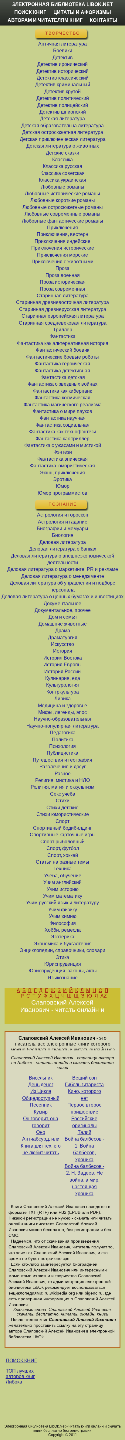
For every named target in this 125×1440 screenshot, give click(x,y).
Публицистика (62, 753)
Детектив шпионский (62, 111)
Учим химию (62, 916)
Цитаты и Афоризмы (82, 12)
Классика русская (62, 166)
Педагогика (63, 732)
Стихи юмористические (62, 814)
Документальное (62, 603)
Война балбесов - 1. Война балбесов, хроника (84, 1149)
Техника (62, 868)
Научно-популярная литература (62, 726)
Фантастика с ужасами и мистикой (62, 445)
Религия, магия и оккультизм (62, 787)
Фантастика (62, 336)
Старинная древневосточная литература (62, 302)
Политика (62, 739)
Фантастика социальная (62, 425)
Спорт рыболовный (62, 841)
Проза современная (62, 289)
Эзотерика (62, 936)
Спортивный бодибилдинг (62, 828)
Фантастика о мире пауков (62, 411)
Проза (62, 268)
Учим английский (62, 882)
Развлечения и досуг (62, 766)
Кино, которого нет (84, 1094)
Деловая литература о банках (62, 548)
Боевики (62, 50)
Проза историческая (63, 282)
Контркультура (62, 691)
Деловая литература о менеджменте (62, 576)
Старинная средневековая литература (62, 323)
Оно (40, 1132)
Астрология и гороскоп (62, 514)
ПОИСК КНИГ (21, 1360)
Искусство (62, 644)
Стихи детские (62, 807)
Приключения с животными (62, 261)
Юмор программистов (62, 493)
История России (62, 671)
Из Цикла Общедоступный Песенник (40, 1098)
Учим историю (63, 889)
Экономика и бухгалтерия (63, 943)
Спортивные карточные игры (63, 834)
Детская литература (62, 118)
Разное (63, 773)
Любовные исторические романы (62, 193)
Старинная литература (63, 295)
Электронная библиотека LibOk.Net (62, 4)
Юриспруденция (62, 964)
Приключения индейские (62, 241)
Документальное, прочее (63, 610)
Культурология (62, 685)
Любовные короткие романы (62, 200)
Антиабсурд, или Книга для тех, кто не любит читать (41, 1145)
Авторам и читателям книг (45, 20)
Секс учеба (62, 794)
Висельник (40, 1077)
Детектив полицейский (62, 105)
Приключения (62, 227)
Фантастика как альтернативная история (62, 343)
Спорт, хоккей (62, 855)
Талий (84, 1132)
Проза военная (63, 275)
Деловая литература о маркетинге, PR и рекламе (62, 569)
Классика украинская (62, 180)
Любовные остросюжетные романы (62, 207)
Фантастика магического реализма (63, 404)
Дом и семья (63, 616)
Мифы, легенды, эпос (62, 712)
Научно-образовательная (62, 719)
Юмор (62, 486)
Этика (62, 957)
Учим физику (62, 909)
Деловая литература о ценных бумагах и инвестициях (62, 596)
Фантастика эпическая (62, 459)
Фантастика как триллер (62, 438)
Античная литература (62, 43)
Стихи (62, 800)
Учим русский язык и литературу (62, 902)
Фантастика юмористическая (62, 465)
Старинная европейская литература (63, 316)
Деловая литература (62, 542)
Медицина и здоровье (62, 705)
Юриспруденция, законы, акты (63, 970)
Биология (62, 535)
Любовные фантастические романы (62, 221)
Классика (62, 159)
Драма (62, 630)
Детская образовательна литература (62, 125)
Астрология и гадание (62, 521)
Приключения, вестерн (62, 234)
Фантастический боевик (62, 350)
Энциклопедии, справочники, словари (62, 950)
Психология (62, 746)
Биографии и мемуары (62, 528)
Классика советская (62, 173)
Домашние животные (63, 623)
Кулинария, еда (62, 678)
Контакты (103, 20)
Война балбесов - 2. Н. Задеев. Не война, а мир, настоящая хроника (84, 1180)
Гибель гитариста (84, 1084)
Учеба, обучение (62, 875)
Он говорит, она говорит (40, 1122)
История (62, 650)
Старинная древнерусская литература (62, 309)
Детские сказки (62, 152)
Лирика (62, 698)
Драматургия (62, 637)
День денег (40, 1084)
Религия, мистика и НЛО (62, 780)
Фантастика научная (63, 418)
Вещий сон (84, 1077)
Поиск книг (30, 12)
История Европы (62, 664)
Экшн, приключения (62, 472)
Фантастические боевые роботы (62, 357)
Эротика (62, 479)
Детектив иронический (62, 64)
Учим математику (62, 896)
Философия (62, 923)
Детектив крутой (62, 91)
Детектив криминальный (62, 84)
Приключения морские (62, 255)
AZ (103, 995)
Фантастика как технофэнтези (62, 431)
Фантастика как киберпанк (62, 391)
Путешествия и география (62, 760)
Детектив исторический (62, 71)
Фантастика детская (62, 377)
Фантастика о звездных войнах (62, 384)
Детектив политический (62, 98)
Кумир (41, 1111)
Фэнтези (62, 452)
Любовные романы (62, 186)
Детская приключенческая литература (63, 139)
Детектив (62, 57)
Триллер (62, 329)
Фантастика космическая (62, 397)
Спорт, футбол (62, 848)
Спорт (62, 821)
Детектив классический (63, 77)
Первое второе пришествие (84, 1108)
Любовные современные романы (62, 214)
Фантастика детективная (62, 370)
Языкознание (63, 977)
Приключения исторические (62, 248)
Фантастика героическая (62, 363)
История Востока (62, 657)
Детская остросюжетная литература (62, 132)
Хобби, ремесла (63, 930)
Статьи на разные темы (62, 862)
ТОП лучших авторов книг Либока (20, 1376)
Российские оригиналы (84, 1122)
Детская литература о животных (62, 145)
